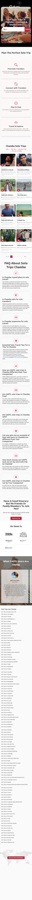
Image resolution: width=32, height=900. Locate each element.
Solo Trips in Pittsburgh (6, 703)
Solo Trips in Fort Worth (7, 816)
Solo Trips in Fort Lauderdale (8, 719)
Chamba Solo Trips (16, 146)
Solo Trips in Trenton (6, 635)
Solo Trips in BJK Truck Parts (8, 813)
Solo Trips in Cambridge (7, 753)
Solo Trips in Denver (6, 628)
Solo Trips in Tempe (6, 809)
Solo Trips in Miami (5, 760)
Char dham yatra (22, 195)
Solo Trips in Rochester (6, 799)
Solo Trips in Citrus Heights (7, 748)
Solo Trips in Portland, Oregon (8, 659)
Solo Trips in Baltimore (6, 698)
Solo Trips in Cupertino (6, 693)
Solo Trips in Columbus (6, 672)
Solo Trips (13, 149)
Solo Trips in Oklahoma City (7, 842)
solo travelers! (17, 357)
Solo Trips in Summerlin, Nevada (8, 823)
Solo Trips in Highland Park (7, 714)
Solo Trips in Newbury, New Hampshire (10, 652)
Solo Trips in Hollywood (7, 724)
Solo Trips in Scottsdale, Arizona (9, 779)
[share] (13, 158)
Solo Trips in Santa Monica (7, 832)
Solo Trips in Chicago (6, 616)
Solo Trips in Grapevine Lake (8, 835)
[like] (13, 156)
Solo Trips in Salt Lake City (7, 744)
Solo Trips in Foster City (7, 828)
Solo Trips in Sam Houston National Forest (11, 640)
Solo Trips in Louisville (6, 811)
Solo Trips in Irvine (5, 710)
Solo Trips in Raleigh (6, 756)
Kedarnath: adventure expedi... (10, 195)
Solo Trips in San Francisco (7, 638)
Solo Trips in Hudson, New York (8, 611)
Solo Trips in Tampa (5, 664)
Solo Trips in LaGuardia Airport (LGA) (9, 717)
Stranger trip (21, 220)
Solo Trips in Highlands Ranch (8, 746)
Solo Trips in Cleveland (6, 790)
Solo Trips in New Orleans (7, 770)
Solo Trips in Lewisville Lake (8, 768)
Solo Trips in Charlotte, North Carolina (10, 684)
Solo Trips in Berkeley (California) (9, 751)
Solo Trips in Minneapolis (7, 734)
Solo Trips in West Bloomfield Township (10, 763)
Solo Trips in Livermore (6, 688)
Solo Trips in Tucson (6, 792)
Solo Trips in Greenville (6, 772)
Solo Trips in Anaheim (6, 726)
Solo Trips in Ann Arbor (6, 787)
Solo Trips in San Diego (6, 657)
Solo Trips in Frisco (5, 821)
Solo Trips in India (22, 149)
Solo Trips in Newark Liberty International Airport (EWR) (14, 784)
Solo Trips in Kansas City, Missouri (9, 676)
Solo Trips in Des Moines (7, 737)
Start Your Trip (16, 518)
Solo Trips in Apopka (6, 782)
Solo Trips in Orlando (6, 674)
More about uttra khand (8, 245)
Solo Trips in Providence (7, 705)
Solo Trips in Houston (6, 654)
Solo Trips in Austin (5, 645)
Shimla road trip (21, 245)
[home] (14, 7)
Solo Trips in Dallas (5, 642)
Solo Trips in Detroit (6, 797)
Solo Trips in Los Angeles (7, 614)
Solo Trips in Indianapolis (7, 666)
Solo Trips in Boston (6, 647)
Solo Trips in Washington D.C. (8, 619)
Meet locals (6, 357)
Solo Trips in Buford (6, 732)
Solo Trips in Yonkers (6, 669)
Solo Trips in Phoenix (6, 650)
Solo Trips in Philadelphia (7, 681)
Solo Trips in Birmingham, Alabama (9, 661)
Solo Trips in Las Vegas (6, 741)
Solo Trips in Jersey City (7, 630)
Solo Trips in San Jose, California (9, 623)
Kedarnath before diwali (8, 220)
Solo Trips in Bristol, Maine (7, 837)
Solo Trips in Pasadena (6, 806)
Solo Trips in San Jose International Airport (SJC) (12, 777)
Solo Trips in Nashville (6, 722)
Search (27, 29)
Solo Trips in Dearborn (6, 794)
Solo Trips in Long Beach (7, 804)
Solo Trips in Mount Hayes (7, 707)
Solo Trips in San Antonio (7, 679)
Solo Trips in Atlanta (6, 626)
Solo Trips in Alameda (6, 729)
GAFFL (7, 149)
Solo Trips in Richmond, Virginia (8, 765)
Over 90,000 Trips (22, 32)
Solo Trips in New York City (7, 633)
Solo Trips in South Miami (7, 691)
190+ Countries (11, 32)
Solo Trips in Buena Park (7, 739)
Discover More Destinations (16, 857)
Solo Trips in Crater (5, 818)
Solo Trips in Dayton (6, 830)
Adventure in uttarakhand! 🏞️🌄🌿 (11, 170)
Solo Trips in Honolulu (6, 712)
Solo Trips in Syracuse (6, 825)
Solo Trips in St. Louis (6, 700)
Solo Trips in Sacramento (7, 686)
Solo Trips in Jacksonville (7, 695)
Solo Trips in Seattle (6, 621)
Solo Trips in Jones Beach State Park (10, 758)
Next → (25, 256)
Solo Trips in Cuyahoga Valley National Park (11, 802)
